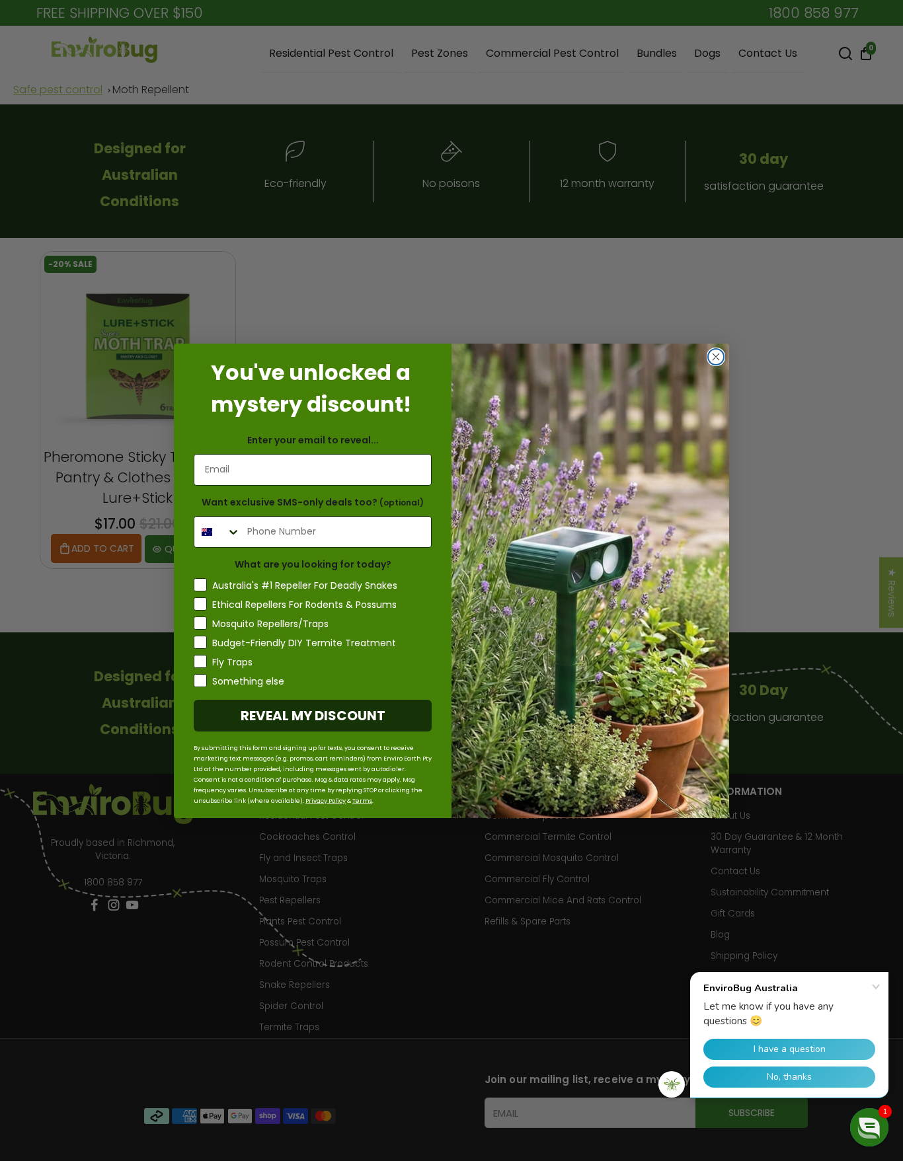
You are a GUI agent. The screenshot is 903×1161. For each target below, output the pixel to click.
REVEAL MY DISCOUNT (313, 715)
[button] (869, 1127)
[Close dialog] (716, 357)
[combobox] (217, 532)
